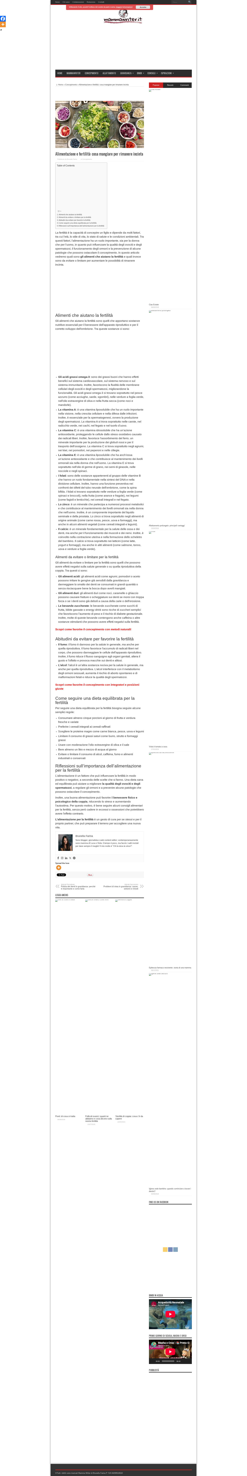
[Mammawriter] (123, 23)
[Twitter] (70, 858)
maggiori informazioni (124, 7)
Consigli (151, 73)
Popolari (156, 85)
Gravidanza (126, 73)
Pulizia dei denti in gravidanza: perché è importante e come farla (78, 887)
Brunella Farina (72, 159)
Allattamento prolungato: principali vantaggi (167, 526)
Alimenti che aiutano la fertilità (70, 214)
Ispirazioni (166, 73)
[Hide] (1, 30)
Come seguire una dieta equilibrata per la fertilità (77, 223)
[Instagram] (62, 858)
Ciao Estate (154, 305)
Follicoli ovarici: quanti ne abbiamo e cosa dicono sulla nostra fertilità (98, 1118)
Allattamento (109, 73)
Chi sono (66, 2)
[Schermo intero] (188, 1361)
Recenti (170, 85)
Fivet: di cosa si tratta (65, 1116)
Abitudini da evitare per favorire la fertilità (74, 220)
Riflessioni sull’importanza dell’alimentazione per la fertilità (81, 226)
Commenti (184, 85)
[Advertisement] (140, 46)
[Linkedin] (66, 858)
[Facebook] (58, 858)
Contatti (101, 2)
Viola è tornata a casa (158, 747)
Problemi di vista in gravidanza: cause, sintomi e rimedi (120, 887)
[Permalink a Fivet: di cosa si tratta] (69, 899)
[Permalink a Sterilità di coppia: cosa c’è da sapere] (129, 899)
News (57, 2)
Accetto (143, 7)
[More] (58, 867)
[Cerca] (190, 2)
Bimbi (139, 73)
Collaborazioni (78, 2)
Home (59, 73)
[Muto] (183, 1361)
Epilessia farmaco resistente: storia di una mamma (170, 968)
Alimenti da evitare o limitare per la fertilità (75, 217)
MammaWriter (73, 73)
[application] (170, 1352)
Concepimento (91, 73)
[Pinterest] (74, 858)
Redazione (91, 2)
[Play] (152, 1361)
